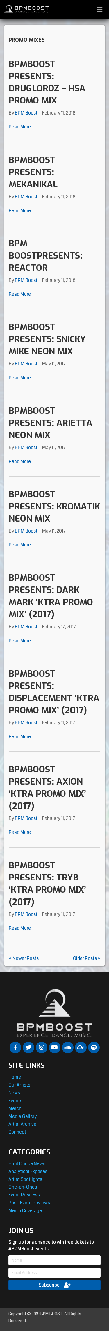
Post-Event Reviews (29, 1202)
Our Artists (19, 1085)
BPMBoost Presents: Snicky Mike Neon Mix (47, 339)
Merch (15, 1108)
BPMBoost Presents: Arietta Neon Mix (50, 423)
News (14, 1093)
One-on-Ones (22, 1187)
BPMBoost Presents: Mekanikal (33, 172)
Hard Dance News (26, 1163)
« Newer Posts (24, 958)
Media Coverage (25, 1210)
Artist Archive (22, 1124)
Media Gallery (22, 1116)
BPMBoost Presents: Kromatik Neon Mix (54, 506)
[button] (15, 1047)
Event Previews (24, 1195)
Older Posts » (86, 958)
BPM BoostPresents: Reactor (45, 256)
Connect (17, 1132)
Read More (20, 127)
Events (15, 1100)
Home (14, 1077)
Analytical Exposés (27, 1171)
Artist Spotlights (25, 1179)
